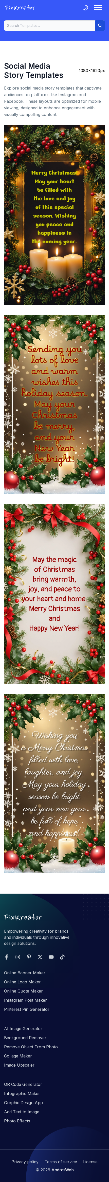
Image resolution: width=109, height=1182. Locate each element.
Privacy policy (25, 1161)
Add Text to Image (21, 1111)
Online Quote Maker (23, 991)
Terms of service (61, 1161)
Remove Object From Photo (31, 1046)
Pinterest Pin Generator (26, 1009)
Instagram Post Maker (25, 1000)
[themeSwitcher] (86, 8)
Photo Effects (17, 1120)
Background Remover (25, 1037)
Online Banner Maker (24, 972)
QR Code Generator (23, 1084)
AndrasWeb (62, 1169)
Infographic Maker (22, 1093)
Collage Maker (18, 1055)
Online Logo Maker (22, 981)
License (90, 1161)
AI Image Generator (23, 1028)
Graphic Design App (23, 1102)
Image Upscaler (19, 1065)
